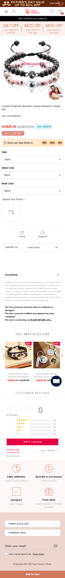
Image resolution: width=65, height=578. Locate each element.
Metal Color (8, 167)
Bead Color (8, 183)
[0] (60, 11)
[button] (3, 362)
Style (4, 152)
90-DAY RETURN (37, 319)
